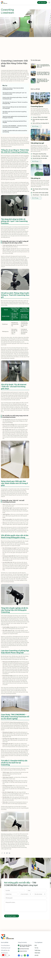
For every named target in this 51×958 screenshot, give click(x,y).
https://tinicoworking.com (16, 722)
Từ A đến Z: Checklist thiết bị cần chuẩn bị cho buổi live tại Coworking (15, 131)
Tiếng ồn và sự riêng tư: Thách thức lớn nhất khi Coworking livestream (13, 88)
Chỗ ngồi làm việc (5, 950)
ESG (36, 945)
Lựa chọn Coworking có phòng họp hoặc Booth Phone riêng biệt (14, 122)
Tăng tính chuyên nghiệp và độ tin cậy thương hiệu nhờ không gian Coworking (15, 117)
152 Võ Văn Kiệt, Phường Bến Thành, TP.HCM (25, 946)
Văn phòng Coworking (6, 834)
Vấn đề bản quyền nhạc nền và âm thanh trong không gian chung (14, 112)
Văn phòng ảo (35, 178)
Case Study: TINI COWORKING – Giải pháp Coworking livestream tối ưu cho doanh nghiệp (15, 126)
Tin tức (36, 947)
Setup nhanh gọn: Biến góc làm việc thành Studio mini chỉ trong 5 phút (15, 107)
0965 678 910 (23, 951)
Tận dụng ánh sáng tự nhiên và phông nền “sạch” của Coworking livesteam (14, 93)
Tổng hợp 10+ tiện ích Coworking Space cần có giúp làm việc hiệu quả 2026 (43, 81)
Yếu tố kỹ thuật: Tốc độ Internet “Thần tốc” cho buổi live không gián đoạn (15, 103)
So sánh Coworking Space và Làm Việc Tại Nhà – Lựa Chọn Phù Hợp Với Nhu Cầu (43, 73)
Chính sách (37, 952)
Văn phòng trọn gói (37, 143)
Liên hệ (36, 955)
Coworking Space (37, 106)
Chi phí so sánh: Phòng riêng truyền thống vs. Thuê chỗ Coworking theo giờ (15, 98)
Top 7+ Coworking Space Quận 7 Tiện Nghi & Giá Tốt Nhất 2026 (43, 66)
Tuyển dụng (37, 950)
